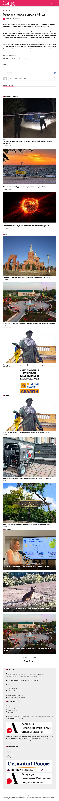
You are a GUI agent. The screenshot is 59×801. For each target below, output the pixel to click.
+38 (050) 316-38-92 (12, 710)
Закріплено (52, 3)
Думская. (12, 55)
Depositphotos (10, 755)
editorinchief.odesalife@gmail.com (16, 697)
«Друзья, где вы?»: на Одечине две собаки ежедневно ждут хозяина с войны (26, 608)
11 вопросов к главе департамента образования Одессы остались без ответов (26, 567)
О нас (25, 657)
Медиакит (10, 706)
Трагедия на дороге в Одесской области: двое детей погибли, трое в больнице (27, 142)
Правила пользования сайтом (34, 795)
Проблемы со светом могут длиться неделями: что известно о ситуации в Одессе (26, 478)
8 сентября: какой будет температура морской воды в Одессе (25, 187)
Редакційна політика (22, 795)
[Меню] (54, 3)
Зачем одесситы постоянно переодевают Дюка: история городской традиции (25, 365)
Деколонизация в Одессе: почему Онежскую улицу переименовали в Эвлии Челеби (27, 525)
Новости (7, 11)
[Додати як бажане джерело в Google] (27, 58)
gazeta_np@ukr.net (12, 712)
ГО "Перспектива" (11, 757)
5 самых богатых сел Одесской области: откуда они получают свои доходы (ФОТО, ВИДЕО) (29, 323)
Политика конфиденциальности (9, 795)
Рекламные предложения (14, 708)
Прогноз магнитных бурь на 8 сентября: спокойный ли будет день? (26, 226)
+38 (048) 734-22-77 (12, 689)
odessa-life (8, 18)
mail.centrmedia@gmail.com (14, 691)
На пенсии (10, 751)
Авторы (33, 657)
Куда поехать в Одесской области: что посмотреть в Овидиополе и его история (25, 277)
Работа (8, 753)
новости (9, 64)
